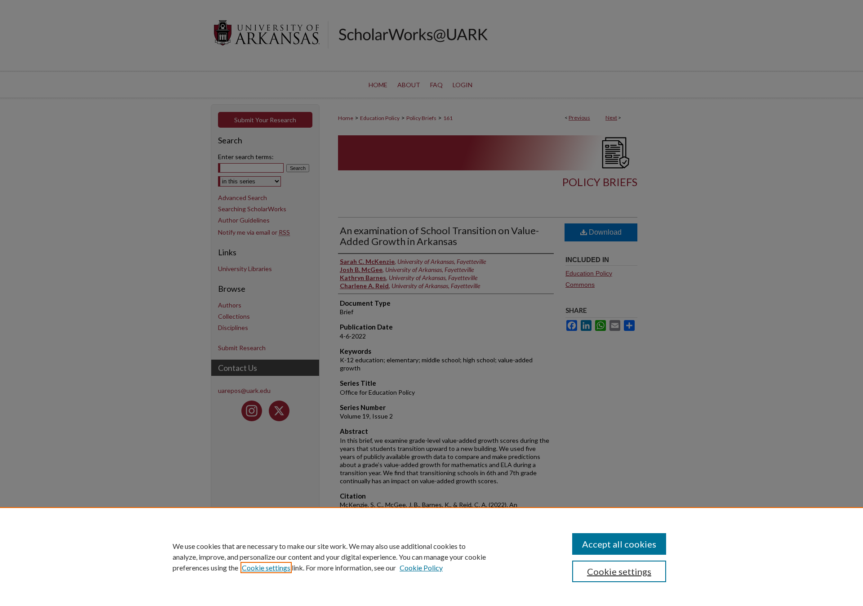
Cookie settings (266, 567)
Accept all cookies (619, 544)
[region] (431, 556)
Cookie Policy (421, 567)
